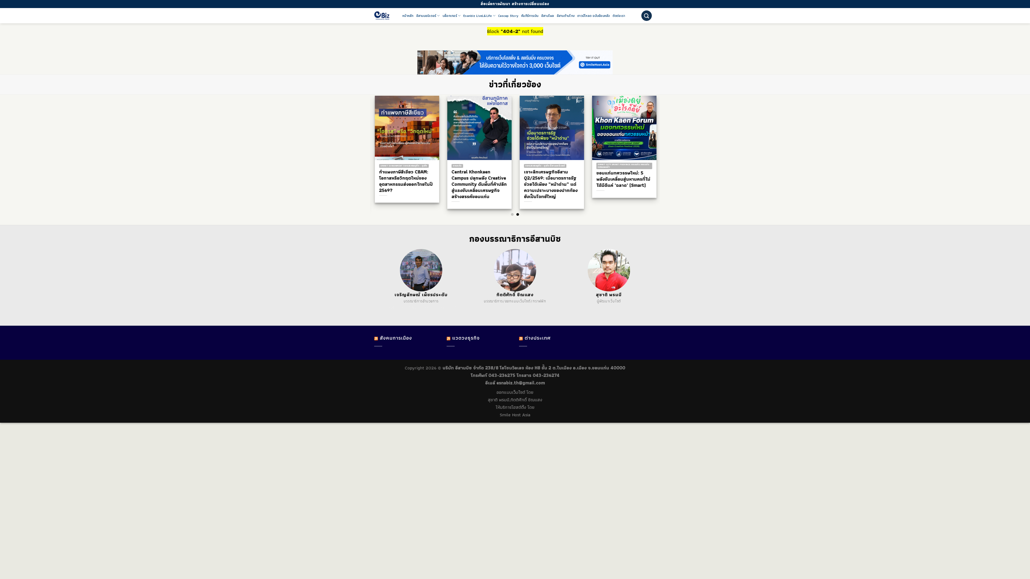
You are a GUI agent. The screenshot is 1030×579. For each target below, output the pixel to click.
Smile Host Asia (515, 414)
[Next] (660, 141)
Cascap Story (508, 15)
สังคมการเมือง (396, 338)
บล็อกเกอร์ (450, 15)
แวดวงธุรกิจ (466, 338)
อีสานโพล (547, 15)
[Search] (646, 15)
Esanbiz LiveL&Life (477, 15)
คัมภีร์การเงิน (530, 15)
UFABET (391, 307)
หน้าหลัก (408, 15)
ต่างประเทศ (538, 338)
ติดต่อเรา (619, 15)
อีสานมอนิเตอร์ (426, 15)
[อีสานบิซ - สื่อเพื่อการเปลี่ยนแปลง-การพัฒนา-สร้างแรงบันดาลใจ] (384, 15)
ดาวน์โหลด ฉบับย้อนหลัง (593, 15)
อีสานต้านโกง (566, 15)
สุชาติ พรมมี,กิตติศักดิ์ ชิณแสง (515, 399)
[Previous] (370, 141)
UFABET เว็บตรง (420, 307)
